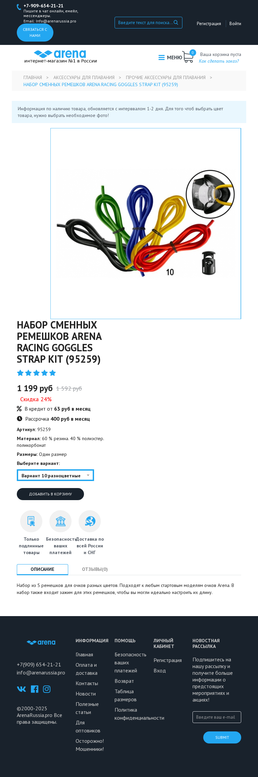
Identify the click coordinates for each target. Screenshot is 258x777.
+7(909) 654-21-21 (39, 664)
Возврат (124, 680)
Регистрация (209, 23)
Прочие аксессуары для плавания (166, 77)
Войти (235, 23)
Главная (33, 77)
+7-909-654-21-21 (43, 5)
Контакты (87, 683)
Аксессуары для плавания (84, 77)
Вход (160, 670)
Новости (86, 693)
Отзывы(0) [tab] (95, 569)
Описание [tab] (42, 569)
